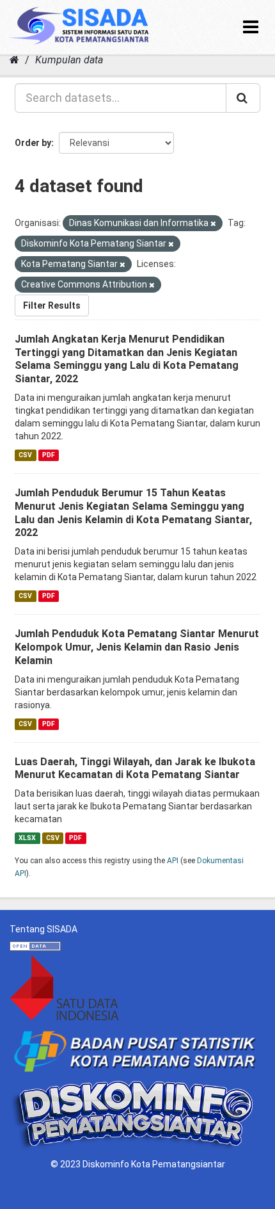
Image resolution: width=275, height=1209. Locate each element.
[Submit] (243, 98)
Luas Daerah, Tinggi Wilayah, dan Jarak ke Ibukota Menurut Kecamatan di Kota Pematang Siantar (135, 768)
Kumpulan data (69, 60)
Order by (33, 143)
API (172, 860)
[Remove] (213, 224)
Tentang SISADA (43, 929)
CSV (25, 455)
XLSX (27, 838)
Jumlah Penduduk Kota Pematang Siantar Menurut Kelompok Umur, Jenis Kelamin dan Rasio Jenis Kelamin (137, 647)
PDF (48, 455)
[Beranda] (14, 60)
